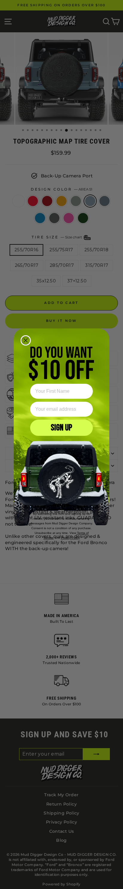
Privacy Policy (70, 537)
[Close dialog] (25, 340)
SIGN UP (61, 427)
